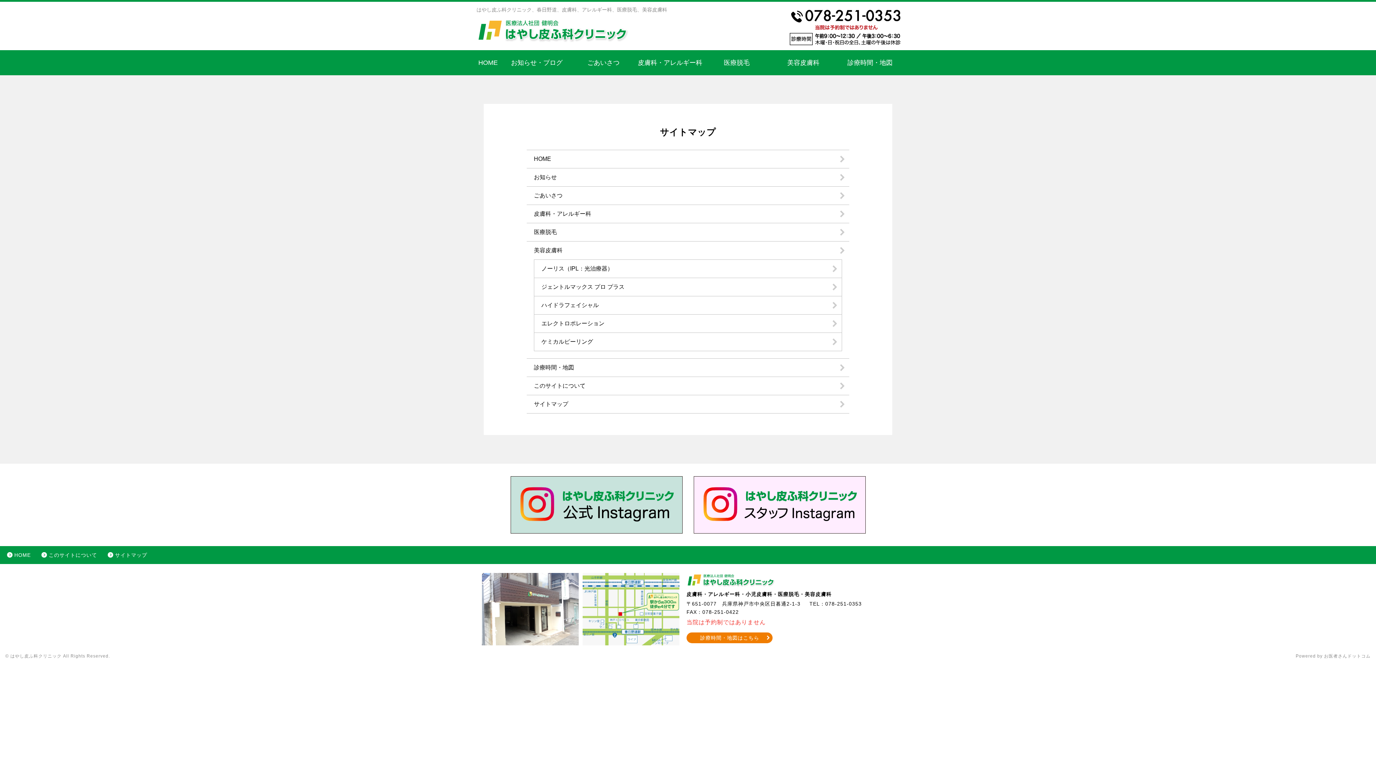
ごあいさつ (603, 62)
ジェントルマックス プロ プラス (583, 287)
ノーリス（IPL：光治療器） (577, 269)
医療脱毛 (737, 62)
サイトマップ (551, 404)
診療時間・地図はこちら (729, 638)
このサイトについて (560, 386)
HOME (488, 62)
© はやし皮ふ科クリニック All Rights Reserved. (57, 656)
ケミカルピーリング (567, 342)
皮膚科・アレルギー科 (670, 62)
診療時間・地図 (870, 62)
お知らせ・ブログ (537, 62)
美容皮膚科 (803, 62)
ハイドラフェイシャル (570, 305)
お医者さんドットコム (1347, 656)
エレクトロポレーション (573, 323)
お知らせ (545, 177)
